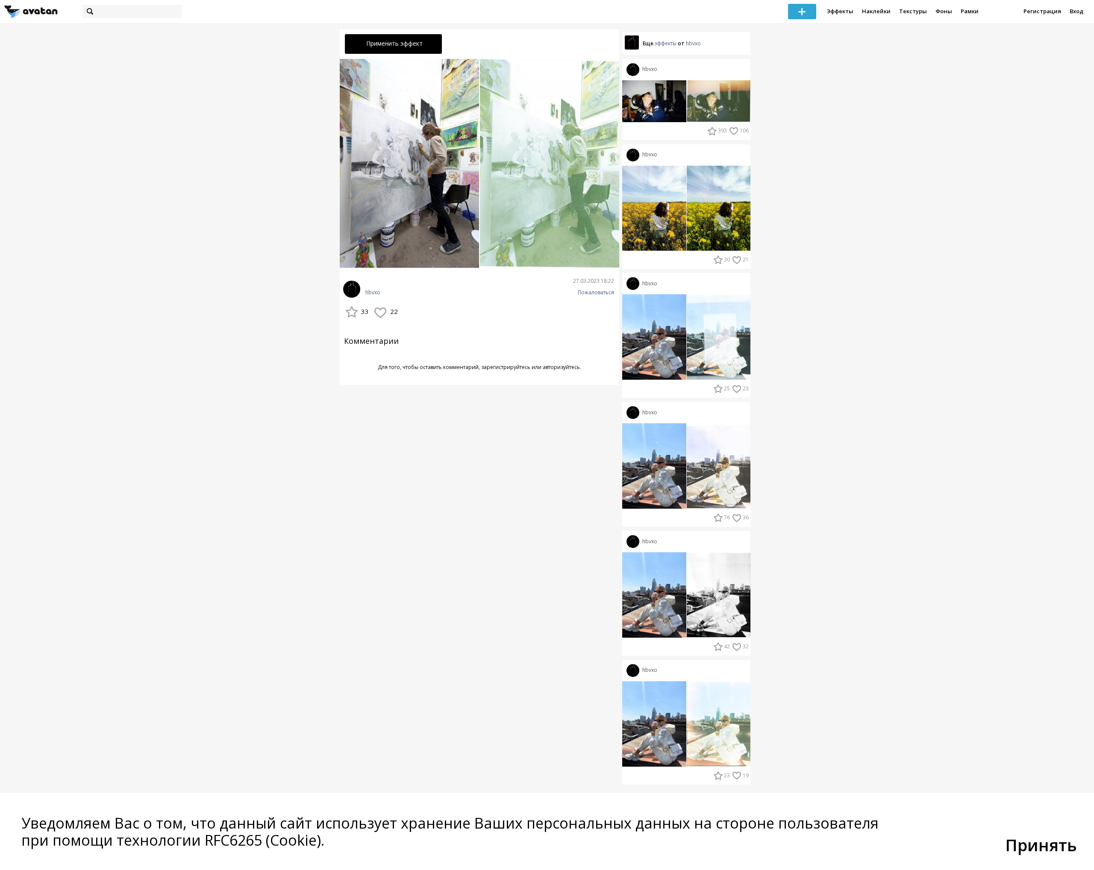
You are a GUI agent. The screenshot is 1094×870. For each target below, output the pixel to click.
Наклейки (876, 11)
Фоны (943, 11)
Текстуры (913, 11)
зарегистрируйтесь (505, 367)
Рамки (970, 11)
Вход (1076, 11)
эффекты (665, 43)
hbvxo (372, 292)
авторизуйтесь (561, 367)
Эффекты (840, 11)
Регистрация (1042, 11)
